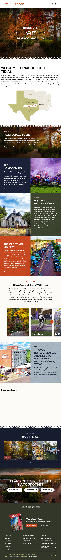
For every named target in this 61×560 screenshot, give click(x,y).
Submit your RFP (27, 543)
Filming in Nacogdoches (47, 543)
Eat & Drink (8, 543)
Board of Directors (46, 541)
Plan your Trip (9, 538)
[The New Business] (14, 556)
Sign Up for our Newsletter (45, 547)
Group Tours (26, 541)
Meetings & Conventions (29, 538)
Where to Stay (8, 541)
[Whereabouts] (32, 556)
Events (6, 546)
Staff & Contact (45, 538)
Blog (6, 549)
